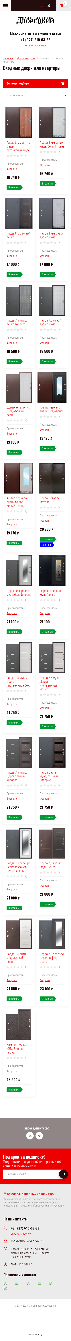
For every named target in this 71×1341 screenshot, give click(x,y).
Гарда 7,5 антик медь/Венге (50, 865)
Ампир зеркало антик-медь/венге (52, 409)
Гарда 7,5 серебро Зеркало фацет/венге (52, 957)
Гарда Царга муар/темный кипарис (49, 776)
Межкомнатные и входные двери (35, 33)
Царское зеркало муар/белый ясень (19, 592)
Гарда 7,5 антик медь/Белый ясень (17, 957)
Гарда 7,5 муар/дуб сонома (50, 322)
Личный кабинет (48, 5)
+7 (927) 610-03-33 (35, 39)
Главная (8, 58)
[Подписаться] (63, 1174)
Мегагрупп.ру (35, 1334)
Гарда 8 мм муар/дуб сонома (51, 235)
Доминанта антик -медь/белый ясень (18, 411)
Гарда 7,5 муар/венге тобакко (17, 322)
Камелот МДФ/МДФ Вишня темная (16, 1048)
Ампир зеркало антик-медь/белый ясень (17, 502)
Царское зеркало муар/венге (51, 592)
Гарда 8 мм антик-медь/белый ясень (52, 144)
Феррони (12, 169)
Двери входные (26, 58)
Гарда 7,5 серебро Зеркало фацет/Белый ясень (19, 867)
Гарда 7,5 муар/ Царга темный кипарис (17, 776)
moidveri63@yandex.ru (27, 1241)
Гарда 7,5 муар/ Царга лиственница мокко (50, 683)
